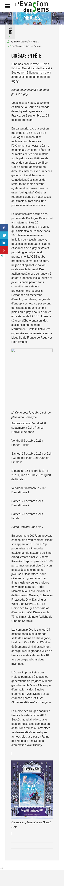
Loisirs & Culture (32, 46)
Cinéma (18, 46)
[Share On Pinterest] (4, 250)
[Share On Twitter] (4, 235)
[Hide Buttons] (2, 256)
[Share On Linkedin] (4, 243)
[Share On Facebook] (4, 228)
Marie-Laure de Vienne (25, 41)
